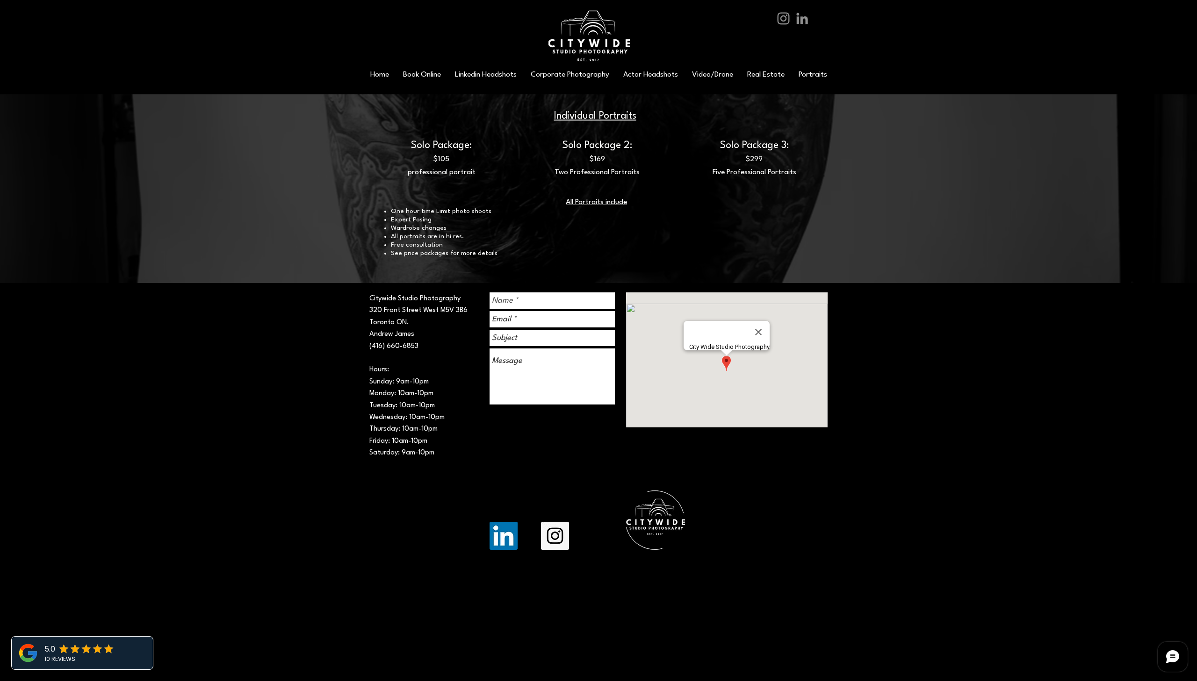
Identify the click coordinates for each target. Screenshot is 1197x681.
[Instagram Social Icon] (555, 536)
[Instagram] (783, 18)
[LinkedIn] (802, 18)
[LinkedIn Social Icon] (504, 536)
